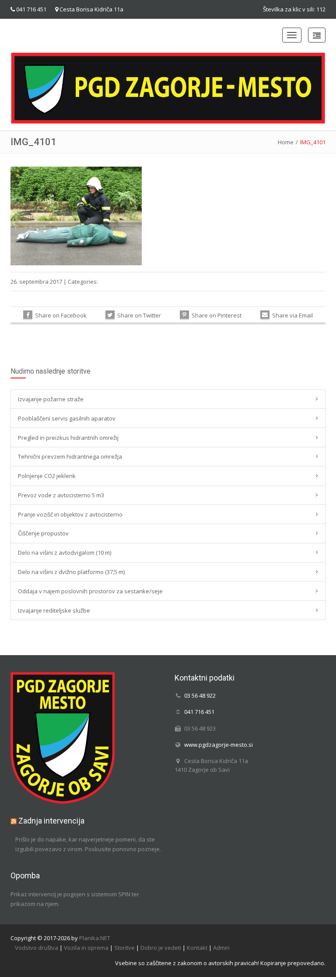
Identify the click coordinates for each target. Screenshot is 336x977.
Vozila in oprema (86, 948)
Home (286, 142)
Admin (221, 948)
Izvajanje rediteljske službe (54, 610)
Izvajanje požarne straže (51, 399)
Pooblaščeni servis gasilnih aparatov (67, 418)
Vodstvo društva (36, 948)
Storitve (124, 948)
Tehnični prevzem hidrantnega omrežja (70, 456)
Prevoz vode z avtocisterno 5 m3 (61, 495)
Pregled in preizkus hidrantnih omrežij (68, 438)
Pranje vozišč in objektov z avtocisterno (70, 514)
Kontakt (197, 948)
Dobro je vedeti (160, 948)
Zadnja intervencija (51, 820)
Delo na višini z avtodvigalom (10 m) (64, 552)
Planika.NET (94, 938)
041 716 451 (31, 9)
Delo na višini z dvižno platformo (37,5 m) (71, 572)
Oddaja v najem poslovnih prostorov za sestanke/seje (90, 591)
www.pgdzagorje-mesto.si (218, 745)
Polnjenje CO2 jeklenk (47, 476)
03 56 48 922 (200, 695)
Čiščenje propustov (43, 533)
